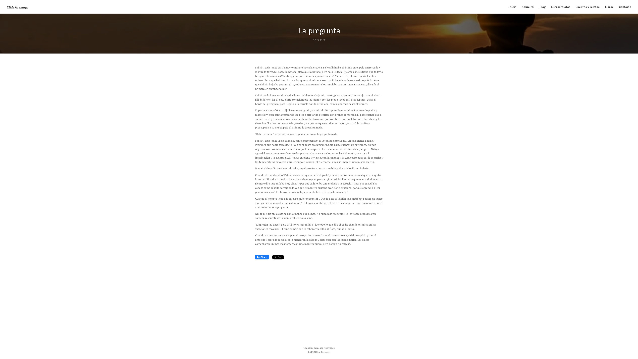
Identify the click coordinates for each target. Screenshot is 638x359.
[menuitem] (513, 7)
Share (264, 257)
